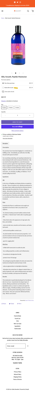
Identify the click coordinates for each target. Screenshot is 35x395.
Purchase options (5, 79)
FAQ (17, 321)
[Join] (28, 346)
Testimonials (17, 328)
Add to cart (17, 122)
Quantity (3, 112)
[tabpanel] (17, 222)
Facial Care (17, 318)
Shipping (3, 101)
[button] (17, 46)
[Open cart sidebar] (32, 11)
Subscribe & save (11, 87)
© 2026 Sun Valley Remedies (12, 389)
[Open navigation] (2, 11)
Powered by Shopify (24, 389)
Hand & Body (17, 316)
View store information (7, 138)
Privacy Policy (17, 372)
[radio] (3, 83)
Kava (33, 300)
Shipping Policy (17, 377)
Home (2, 18)
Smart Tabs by (28, 300)
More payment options (17, 130)
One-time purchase (9, 83)
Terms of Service (17, 379)
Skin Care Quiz (17, 323)
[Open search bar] (28, 11)
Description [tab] (5, 143)
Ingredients (17, 326)
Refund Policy (17, 374)
